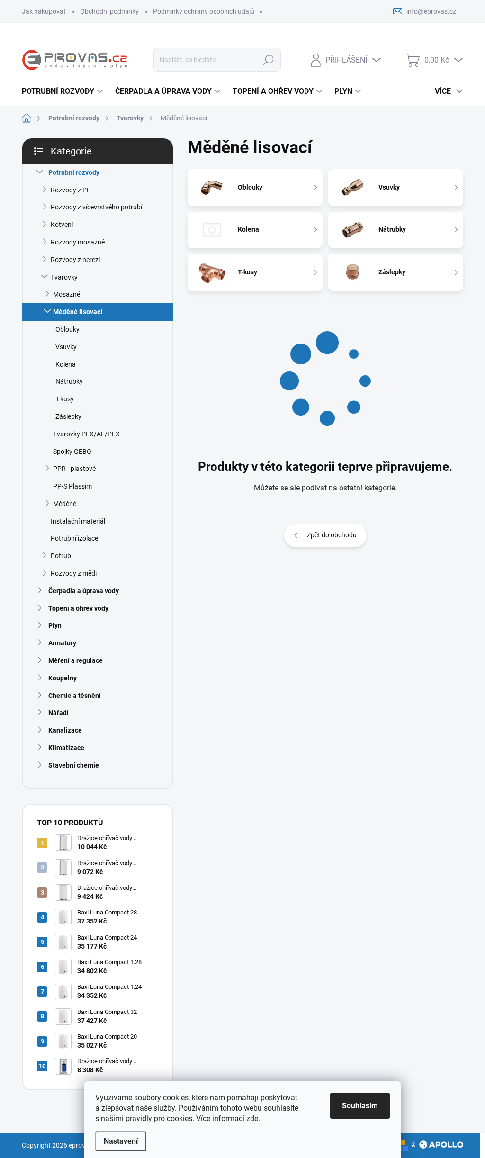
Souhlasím (360, 1105)
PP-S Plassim (72, 486)
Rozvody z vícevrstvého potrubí (96, 207)
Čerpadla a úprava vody (83, 591)
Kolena (65, 364)
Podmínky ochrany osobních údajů (203, 11)
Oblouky (67, 329)
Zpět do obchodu (332, 535)
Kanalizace (65, 730)
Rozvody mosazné (78, 242)
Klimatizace (66, 747)
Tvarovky (64, 277)
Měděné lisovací (77, 312)
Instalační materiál (78, 521)
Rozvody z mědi (74, 573)
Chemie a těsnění (74, 695)
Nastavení (121, 1141)
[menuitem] (64, 91)
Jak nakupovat (44, 11)
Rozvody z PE (70, 190)
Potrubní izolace (74, 538)
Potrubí (61, 556)
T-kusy (64, 399)
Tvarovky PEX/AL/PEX (86, 434)
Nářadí (58, 712)
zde (252, 1118)
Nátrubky (69, 381)
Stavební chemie (73, 765)
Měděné (64, 503)
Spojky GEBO (72, 451)
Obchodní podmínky (109, 11)
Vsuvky (66, 347)
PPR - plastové (74, 468)
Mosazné (66, 294)
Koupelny (62, 678)
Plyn (55, 625)
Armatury (62, 643)
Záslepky (68, 416)
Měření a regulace (75, 660)
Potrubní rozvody (73, 172)
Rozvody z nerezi (75, 259)
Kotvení (62, 224)
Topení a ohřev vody (78, 608)
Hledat (268, 59)
